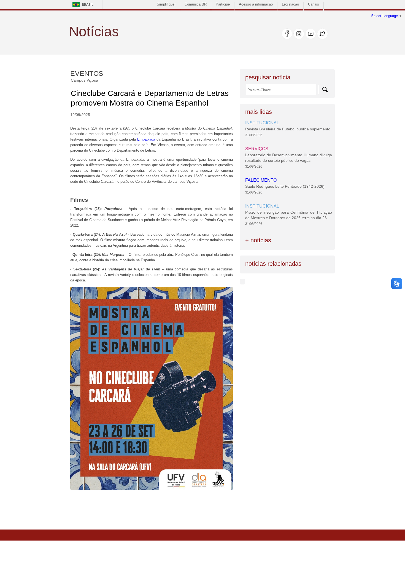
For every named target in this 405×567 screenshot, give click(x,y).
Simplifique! (166, 4)
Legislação (290, 4)
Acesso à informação (256, 4)
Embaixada (146, 139)
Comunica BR (196, 4)
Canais (313, 4)
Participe (223, 4)
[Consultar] (325, 89)
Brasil (87, 4)
